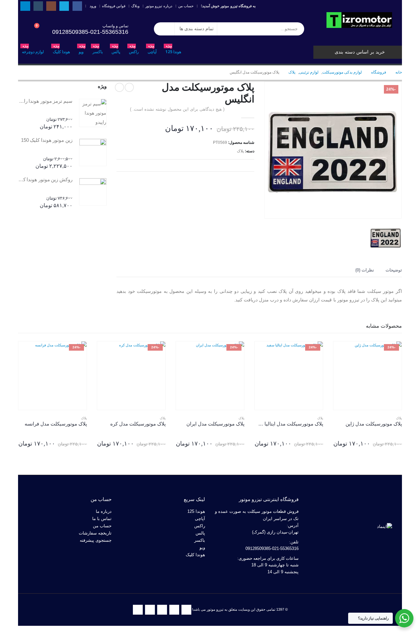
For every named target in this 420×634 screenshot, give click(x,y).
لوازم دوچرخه (33, 50)
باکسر (98, 50)
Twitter (174, 610)
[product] (93, 113)
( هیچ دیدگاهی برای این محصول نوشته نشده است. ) (177, 109)
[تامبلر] (38, 6)
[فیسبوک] (77, 6)
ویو (82, 50)
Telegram (138, 610)
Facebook (186, 610)
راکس (134, 50)
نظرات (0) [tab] (364, 270)
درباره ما (104, 511)
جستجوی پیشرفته (96, 540)
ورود (93, 6)
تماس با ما (102, 518)
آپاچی (152, 50)
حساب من (186, 6)
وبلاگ (135, 6)
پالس (116, 50)
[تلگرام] (25, 6)
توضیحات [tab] (394, 270)
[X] (64, 6)
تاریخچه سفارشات (95, 533)
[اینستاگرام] (51, 6)
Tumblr (150, 610)
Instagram (162, 610)
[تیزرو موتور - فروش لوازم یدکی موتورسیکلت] (359, 20)
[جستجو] (164, 28)
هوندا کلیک (61, 50)
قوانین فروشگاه (113, 6)
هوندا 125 (173, 50)
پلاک (240, 151)
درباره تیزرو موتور (158, 6)
